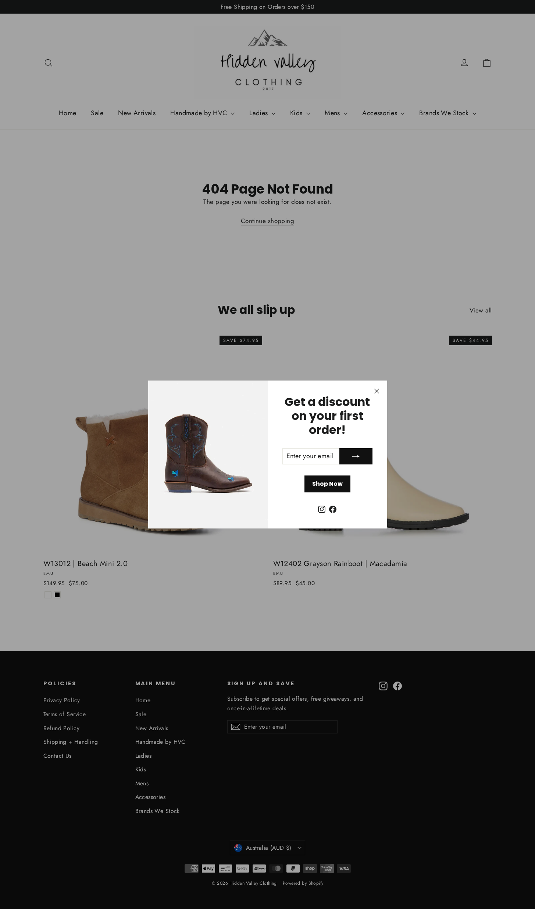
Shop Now (327, 484)
